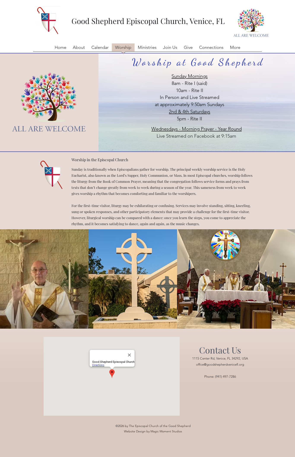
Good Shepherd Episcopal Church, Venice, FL (147, 21)
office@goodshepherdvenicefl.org (220, 364)
